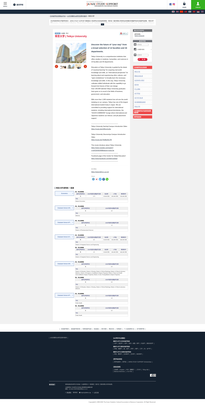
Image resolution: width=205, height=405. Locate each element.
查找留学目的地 (75, 329)
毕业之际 (137, 106)
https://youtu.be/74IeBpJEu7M (101, 140)
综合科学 (139, 354)
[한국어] (189, 12)
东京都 (63, 33)
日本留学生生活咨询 (140, 67)
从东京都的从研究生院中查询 (58, 337)
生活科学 (126, 354)
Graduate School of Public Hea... (66, 295)
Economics (64, 193)
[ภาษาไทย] (202, 12)
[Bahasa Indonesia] (198, 12)
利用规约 (119, 329)
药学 (132, 349)
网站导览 (111, 329)
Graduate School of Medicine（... (66, 208)
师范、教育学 (118, 354)
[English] (177, 12)
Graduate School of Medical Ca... (66, 264)
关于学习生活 (139, 98)
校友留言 (96, 329)
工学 (141, 349)
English (122, 369)
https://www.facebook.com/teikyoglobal (104, 158)
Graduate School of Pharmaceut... (66, 222)
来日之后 (137, 71)
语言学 (120, 343)
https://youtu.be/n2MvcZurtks (101, 129)
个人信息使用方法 (129, 329)
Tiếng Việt (145, 369)
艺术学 (133, 354)
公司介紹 (96, 392)
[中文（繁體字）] (185, 12)
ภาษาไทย (129, 371)
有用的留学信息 (87, 329)
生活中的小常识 (139, 80)
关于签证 (137, 93)
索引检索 (104, 329)
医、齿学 (126, 349)
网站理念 (69, 392)
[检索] (143, 59)
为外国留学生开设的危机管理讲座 (142, 111)
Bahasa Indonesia (119, 371)
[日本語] (173, 12)
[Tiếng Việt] (194, 12)
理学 (136, 349)
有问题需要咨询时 (140, 102)
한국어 (139, 369)
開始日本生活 (139, 76)
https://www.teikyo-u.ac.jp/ (100, 172)
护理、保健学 (118, 349)
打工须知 (137, 89)
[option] (71, 53)
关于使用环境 (140, 329)
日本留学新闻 (65, 329)
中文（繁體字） (130, 369)
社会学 (143, 343)
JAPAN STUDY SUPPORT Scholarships (139, 362)
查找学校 (19, 5)
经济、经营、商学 (134, 343)
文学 (115, 343)
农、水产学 (147, 349)
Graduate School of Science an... (66, 237)
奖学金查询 (137, 117)
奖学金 (137, 85)
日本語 (116, 369)
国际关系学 (150, 343)
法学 (125, 343)
